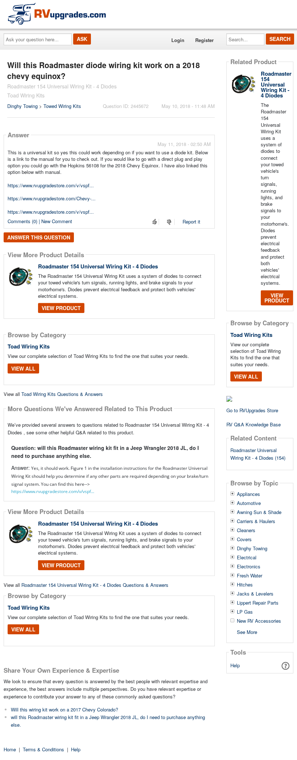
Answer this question (38, 237)
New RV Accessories (259, 620)
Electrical (246, 557)
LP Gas (245, 611)
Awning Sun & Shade (259, 512)
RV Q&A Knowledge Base (253, 424)
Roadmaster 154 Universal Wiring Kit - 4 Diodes (98, 266)
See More (247, 632)
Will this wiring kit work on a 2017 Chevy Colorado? (64, 709)
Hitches (245, 584)
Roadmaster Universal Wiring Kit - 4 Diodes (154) (257, 454)
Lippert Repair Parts (258, 602)
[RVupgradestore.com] (57, 13)
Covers (244, 539)
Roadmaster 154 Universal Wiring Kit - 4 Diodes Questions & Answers (94, 584)
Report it (191, 221)
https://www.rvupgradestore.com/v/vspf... (51, 185)
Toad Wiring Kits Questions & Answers (62, 394)
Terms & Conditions (43, 749)
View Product (61, 308)
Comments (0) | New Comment (40, 221)
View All (23, 368)
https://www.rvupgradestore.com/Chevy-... (52, 198)
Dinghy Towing (22, 106)
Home (10, 749)
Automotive (249, 503)
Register (204, 40)
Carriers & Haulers (256, 521)
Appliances (248, 494)
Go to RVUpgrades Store (252, 410)
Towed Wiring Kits (62, 106)
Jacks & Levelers (255, 593)
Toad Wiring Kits (29, 346)
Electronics (248, 566)
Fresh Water (249, 575)
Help (235, 665)
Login (177, 40)
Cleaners (246, 530)
